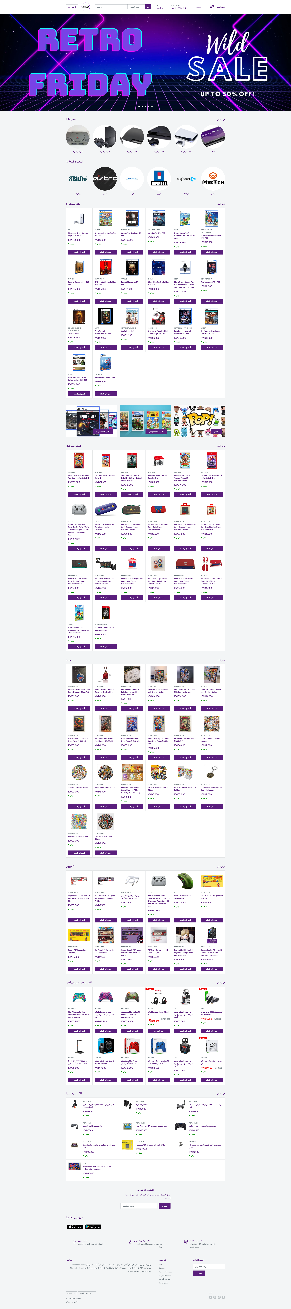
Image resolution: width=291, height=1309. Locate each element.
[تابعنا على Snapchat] (223, 1297)
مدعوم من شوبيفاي (72, 1302)
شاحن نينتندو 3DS (142, 1105)
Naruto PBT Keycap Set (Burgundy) (77, 951)
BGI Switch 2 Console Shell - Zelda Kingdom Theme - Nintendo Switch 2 (105, 581)
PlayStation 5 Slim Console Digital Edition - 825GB (78, 234)
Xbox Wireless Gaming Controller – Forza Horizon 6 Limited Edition (78, 1014)
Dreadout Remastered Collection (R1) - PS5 (182, 332)
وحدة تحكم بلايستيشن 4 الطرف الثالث (202, 1126)
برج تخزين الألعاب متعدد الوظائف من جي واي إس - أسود (183, 1063)
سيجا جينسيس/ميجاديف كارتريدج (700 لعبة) (151, 1126)
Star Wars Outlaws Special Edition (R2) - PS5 (210, 332)
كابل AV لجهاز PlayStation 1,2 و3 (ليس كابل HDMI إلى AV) (98, 1106)
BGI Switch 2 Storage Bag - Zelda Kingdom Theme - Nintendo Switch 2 (131, 527)
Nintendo (71, 472)
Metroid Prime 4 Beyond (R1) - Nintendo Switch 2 (212, 476)
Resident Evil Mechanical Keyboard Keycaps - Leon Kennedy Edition (183, 952)
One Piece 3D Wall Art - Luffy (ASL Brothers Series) (158, 690)
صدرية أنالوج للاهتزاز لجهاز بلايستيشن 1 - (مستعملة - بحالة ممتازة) (97, 1167)
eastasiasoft (99, 279)
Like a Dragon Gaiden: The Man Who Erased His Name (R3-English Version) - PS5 (184, 284)
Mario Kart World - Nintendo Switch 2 (105, 476)
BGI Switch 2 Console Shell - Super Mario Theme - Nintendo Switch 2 (211, 581)
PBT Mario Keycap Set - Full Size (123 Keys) (158, 951)
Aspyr (97, 328)
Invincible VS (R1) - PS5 (156, 233)
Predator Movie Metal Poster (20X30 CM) (185, 739)
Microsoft (72, 1009)
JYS (175, 1009)
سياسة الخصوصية (165, 1272)
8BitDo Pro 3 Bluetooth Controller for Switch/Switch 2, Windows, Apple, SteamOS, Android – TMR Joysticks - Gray (79, 529)
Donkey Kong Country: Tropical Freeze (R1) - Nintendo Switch (182, 478)
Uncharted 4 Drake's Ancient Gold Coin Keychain (211, 788)
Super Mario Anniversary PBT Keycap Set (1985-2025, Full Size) (79, 898)
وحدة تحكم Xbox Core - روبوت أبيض (211, 1062)
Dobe (202, 1009)
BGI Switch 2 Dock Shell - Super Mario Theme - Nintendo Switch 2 (183, 581)
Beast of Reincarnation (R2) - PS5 (79, 283)
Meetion (71, 1058)
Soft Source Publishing (183, 328)
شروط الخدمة (164, 1279)
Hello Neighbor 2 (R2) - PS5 (105, 377)
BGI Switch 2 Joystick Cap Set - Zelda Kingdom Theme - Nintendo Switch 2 (211, 527)
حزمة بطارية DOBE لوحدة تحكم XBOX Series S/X (212, 1013)
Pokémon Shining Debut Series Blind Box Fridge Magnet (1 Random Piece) (130, 790)
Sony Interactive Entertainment (74, 329)
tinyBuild (98, 374)
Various (124, 279)
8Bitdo (70, 521)
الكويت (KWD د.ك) (85, 1293)
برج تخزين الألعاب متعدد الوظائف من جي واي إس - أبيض (183, 1014)
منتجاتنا (162, 1268)
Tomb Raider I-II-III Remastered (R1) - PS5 (103, 332)
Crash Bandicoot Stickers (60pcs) (210, 739)
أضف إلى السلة (79, 252)
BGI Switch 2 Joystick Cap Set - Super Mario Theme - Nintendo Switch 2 (157, 581)
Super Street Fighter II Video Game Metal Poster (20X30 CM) (158, 741)
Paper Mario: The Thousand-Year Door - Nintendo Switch (78, 476)
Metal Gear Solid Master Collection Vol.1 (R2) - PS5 (77, 378)
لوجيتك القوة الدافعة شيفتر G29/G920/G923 (104, 1062)
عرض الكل (221, 120)
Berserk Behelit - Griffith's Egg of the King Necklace (104, 690)
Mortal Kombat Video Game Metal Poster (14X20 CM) (78, 739)
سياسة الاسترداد (165, 1275)
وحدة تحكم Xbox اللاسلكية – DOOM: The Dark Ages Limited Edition (131, 1014)
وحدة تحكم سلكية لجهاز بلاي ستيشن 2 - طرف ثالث (205, 1106)
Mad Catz (192, 1142)
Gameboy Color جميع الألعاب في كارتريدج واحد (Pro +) (99, 1146)
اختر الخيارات (158, 1031)
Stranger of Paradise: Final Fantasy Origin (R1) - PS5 (158, 332)
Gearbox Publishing (128, 328)
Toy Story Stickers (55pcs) (78, 787)
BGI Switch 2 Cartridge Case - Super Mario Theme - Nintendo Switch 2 (132, 581)
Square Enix (152, 328)
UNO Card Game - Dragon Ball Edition (158, 788)
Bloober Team (126, 230)
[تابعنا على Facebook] (210, 1297)
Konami (150, 279)
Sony (70, 230)
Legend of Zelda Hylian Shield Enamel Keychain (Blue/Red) (79, 690)
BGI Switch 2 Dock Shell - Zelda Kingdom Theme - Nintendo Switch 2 (77, 581)
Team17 (97, 230)
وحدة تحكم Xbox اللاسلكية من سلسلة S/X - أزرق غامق (158, 1062)
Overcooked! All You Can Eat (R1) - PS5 (105, 234)
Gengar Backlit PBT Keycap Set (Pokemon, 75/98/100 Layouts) (131, 952)
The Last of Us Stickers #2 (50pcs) (104, 837)
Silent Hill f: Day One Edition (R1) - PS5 (158, 283)
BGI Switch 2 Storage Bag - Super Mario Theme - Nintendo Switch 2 (158, 527)
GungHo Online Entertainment (206, 231)
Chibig (176, 230)
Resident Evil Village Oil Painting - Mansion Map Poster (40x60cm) (130, 692)
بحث (161, 1264)
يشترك (164, 1206)
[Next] (225, 136)
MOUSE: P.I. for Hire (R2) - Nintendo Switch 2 (104, 628)
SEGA (176, 279)
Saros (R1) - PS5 (74, 333)
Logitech (98, 1058)
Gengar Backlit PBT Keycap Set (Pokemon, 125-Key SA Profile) (105, 898)
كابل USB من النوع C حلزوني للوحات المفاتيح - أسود (131, 897)
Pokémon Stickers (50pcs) (78, 836)
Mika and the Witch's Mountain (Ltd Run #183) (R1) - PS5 (184, 235)
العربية (69, 1293)
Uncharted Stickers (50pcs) (105, 787)
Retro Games (126, 521)
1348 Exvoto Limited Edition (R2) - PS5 (105, 283)
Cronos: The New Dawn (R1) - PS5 (131, 234)
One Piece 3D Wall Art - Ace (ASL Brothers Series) (211, 690)
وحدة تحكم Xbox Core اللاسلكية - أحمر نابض (129, 1062)
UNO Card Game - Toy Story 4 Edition (185, 788)
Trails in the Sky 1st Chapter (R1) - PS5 (211, 236)
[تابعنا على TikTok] (219, 1297)
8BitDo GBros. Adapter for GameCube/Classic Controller (104, 527)
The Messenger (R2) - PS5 (210, 282)
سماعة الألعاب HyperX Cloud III (158, 1013)
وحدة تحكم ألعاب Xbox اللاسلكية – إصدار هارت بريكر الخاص (105, 1014)
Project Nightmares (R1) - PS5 (130, 283)
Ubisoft (203, 328)
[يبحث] (148, 6)
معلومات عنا (163, 1283)
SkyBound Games (154, 230)
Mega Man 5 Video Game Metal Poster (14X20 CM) (130, 739)
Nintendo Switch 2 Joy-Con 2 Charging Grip (158, 476)
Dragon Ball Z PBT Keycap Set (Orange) (212, 897)
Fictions (71, 279)
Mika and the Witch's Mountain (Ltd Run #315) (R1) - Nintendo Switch (78, 630)
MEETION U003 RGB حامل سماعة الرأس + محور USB (77, 1062)
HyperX (150, 1009)
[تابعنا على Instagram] (214, 1297)
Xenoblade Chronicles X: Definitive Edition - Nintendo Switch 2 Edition (131, 478)
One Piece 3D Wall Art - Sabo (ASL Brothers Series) (184, 690)
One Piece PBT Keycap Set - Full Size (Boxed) (105, 951)
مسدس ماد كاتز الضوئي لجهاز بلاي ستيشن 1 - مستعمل (205, 1146)
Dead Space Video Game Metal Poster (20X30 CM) (104, 739)
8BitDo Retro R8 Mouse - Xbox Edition (183, 897)
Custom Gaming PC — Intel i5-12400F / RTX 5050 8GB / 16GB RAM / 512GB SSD (211, 952)
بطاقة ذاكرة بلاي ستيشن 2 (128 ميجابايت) (150, 1145)
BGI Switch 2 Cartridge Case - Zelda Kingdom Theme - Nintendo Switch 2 (185, 527)
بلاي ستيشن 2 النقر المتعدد (92, 1126)
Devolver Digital (207, 279)
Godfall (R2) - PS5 (127, 331)
